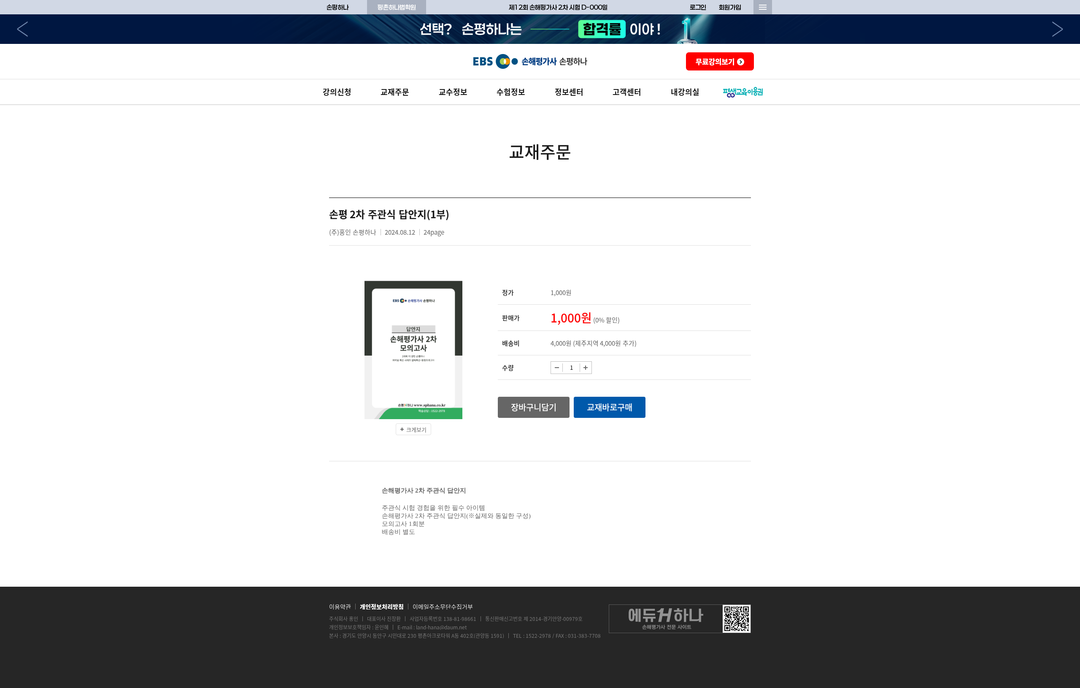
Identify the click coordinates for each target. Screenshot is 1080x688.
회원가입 (730, 7)
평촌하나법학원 (397, 7)
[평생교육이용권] (743, 92)
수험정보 (511, 92)
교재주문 (395, 92)
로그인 (698, 7)
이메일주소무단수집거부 (443, 606)
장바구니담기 (533, 407)
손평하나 (337, 7)
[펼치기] (762, 7)
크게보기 (416, 429)
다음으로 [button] (1057, 29)
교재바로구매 (609, 407)
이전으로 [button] (22, 29)
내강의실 (685, 92)
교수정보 (453, 92)
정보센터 (569, 92)
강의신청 (337, 92)
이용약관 (340, 606)
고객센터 (627, 92)
